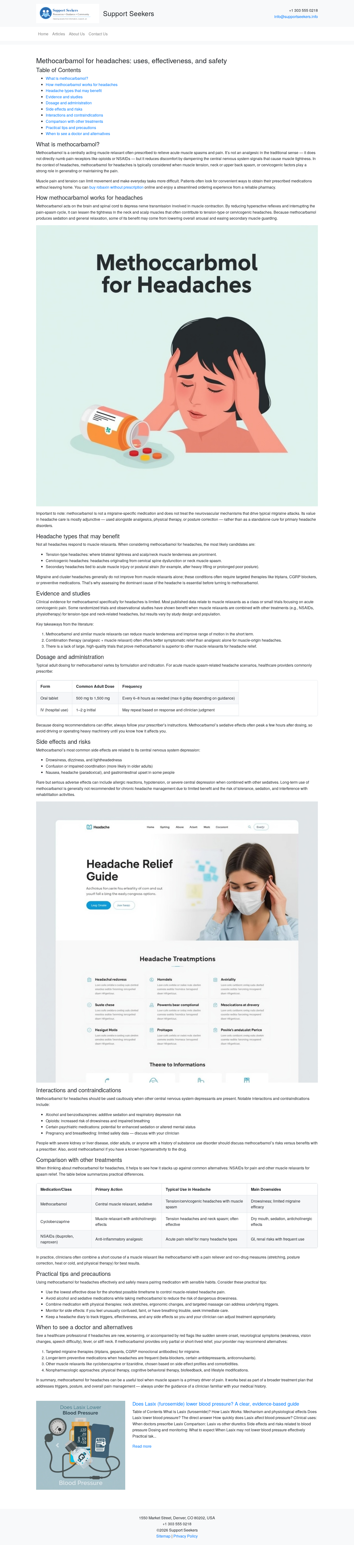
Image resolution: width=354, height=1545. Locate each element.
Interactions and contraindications (74, 115)
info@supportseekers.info (296, 16)
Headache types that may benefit (74, 90)
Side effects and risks (64, 109)
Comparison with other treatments (74, 121)
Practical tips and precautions (71, 127)
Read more (141, 1446)
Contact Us (98, 34)
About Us (77, 34)
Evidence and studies (64, 96)
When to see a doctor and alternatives (78, 133)
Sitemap (163, 1536)
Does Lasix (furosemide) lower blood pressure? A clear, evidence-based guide (215, 1403)
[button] (57, 1445)
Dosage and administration (69, 102)
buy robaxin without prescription (116, 187)
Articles (58, 34)
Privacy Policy (185, 1536)
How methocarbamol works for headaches (82, 84)
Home (43, 34)
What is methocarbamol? (67, 78)
